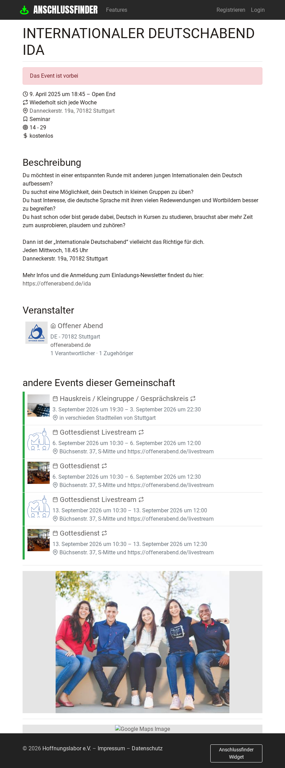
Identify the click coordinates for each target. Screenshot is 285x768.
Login (258, 10)
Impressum (111, 748)
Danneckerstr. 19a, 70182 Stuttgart (72, 111)
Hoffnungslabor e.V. (66, 748)
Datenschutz (147, 748)
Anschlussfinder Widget (236, 753)
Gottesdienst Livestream (98, 432)
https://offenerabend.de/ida (57, 283)
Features (116, 10)
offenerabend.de (70, 345)
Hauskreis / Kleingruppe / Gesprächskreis (124, 398)
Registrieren (231, 10)
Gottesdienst (79, 466)
